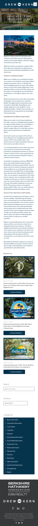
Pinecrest (10, 454)
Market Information (13, 447)
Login (14, 518)
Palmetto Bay (11, 451)
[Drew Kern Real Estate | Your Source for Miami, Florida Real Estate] (19, 4)
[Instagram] (23, 508)
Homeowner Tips (12, 444)
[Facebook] (13, 508)
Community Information (14, 423)
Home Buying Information (15, 437)
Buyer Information (12, 420)
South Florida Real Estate (14, 465)
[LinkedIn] (18, 508)
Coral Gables (11, 427)
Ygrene (9, 472)
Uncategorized (11, 468)
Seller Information (12, 461)
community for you (9, 236)
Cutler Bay (10, 430)
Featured (10, 434)
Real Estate (10, 458)
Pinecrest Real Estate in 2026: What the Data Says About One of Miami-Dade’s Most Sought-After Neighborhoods (18, 285)
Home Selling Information (14, 441)
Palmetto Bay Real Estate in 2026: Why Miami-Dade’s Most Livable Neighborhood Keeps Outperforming (17, 326)
